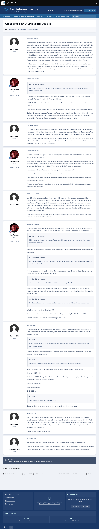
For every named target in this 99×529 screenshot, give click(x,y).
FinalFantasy (14, 89)
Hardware (34, 29)
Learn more (3, 3)
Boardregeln (10, 497)
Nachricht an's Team (12, 494)
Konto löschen (10, 501)
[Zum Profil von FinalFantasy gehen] (14, 82)
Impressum (9, 504)
